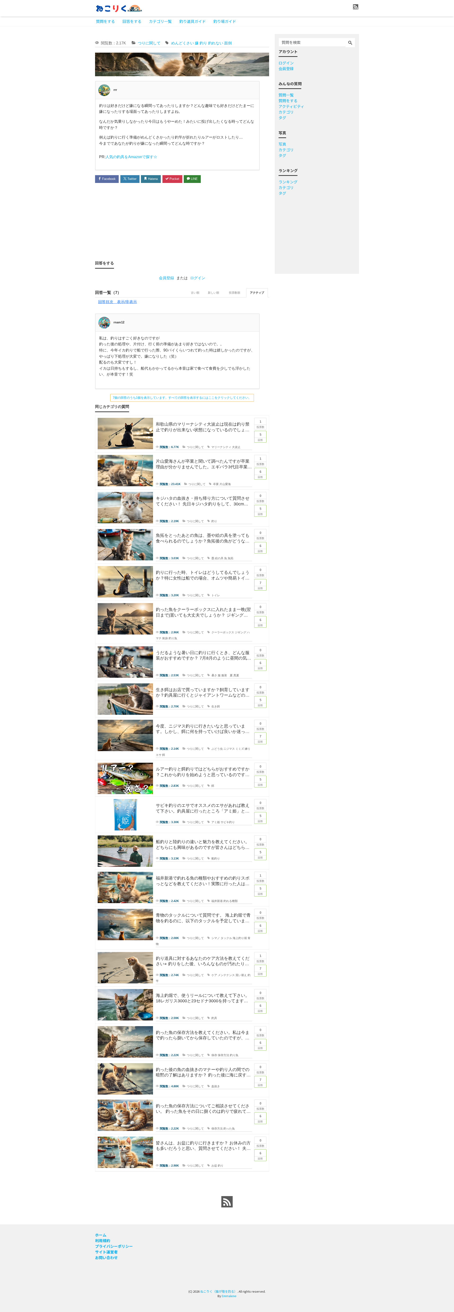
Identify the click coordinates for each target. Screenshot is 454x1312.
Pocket (174, 179)
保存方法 (223, 1055)
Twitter (131, 179)
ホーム (100, 1235)
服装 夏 (227, 675)
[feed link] (227, 1201)
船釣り (215, 858)
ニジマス (229, 748)
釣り (203, 43)
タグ (282, 117)
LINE (194, 179)
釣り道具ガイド (192, 21)
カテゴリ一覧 (160, 21)
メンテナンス (226, 975)
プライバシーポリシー (114, 1246)
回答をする (131, 21)
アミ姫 (215, 822)
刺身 (165, 638)
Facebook (108, 179)
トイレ (215, 595)
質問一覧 (286, 95)
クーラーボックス (222, 632)
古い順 (195, 292)
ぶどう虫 (217, 748)
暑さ (214, 675)
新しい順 (213, 292)
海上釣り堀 (240, 938)
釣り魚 (173, 638)
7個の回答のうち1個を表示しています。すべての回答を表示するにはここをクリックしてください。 (182, 397)
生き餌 (215, 706)
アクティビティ (291, 106)
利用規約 (102, 1240)
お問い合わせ (106, 1257)
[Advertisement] (76, 175)
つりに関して (149, 43)
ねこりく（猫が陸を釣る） (218, 1291)
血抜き (215, 1086)
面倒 (228, 43)
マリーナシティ (221, 447)
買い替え (241, 975)
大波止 (236, 447)
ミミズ (240, 748)
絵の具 (219, 558)
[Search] (350, 42)
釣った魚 (229, 1128)
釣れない (215, 43)
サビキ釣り (228, 822)
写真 (282, 144)
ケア (214, 975)
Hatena (152, 179)
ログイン (197, 278)
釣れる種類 (230, 901)
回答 (260, 437)
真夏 (236, 675)
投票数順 (234, 292)
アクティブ (257, 292)
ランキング (288, 182)
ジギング (240, 632)
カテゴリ (286, 112)
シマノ (215, 938)
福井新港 (217, 901)
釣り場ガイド (224, 21)
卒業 (216, 484)
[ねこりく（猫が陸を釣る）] (118, 8)
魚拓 (230, 558)
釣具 (214, 1018)
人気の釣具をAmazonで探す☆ (131, 157)
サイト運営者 (106, 1252)
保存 (214, 1055)
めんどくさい (182, 43)
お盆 (214, 1165)
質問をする (105, 21)
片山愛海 (225, 484)
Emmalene (229, 1296)
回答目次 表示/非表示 (117, 302)
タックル (226, 938)
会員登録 (166, 278)
